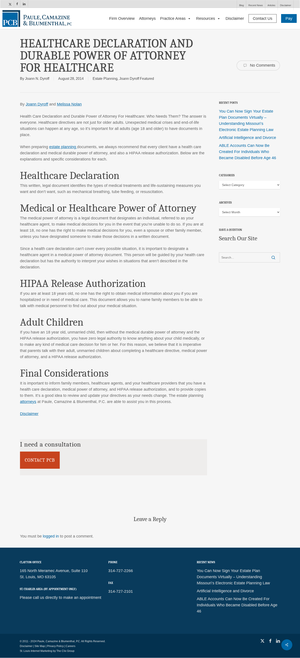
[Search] (273, 257)
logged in (51, 536)
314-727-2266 (120, 571)
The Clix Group (65, 651)
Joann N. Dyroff (37, 78)
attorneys (28, 401)
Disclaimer (29, 414)
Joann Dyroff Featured (136, 78)
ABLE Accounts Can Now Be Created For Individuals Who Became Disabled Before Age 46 (247, 151)
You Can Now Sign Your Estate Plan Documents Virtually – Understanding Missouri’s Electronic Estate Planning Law (246, 120)
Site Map (39, 646)
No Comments (262, 65)
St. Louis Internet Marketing (36, 651)
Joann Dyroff (37, 104)
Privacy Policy (55, 646)
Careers (70, 646)
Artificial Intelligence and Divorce (247, 137)
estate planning (63, 147)
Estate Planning (105, 78)
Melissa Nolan (69, 104)
